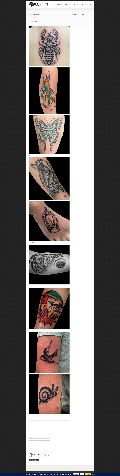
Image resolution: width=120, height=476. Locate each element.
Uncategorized (48, 17)
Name (30, 437)
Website (30, 446)
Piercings (68, 4)
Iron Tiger (40, 17)
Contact (75, 4)
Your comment (32, 422)
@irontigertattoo (75, 18)
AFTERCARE (83, 4)
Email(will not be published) (34, 442)
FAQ (90, 4)
